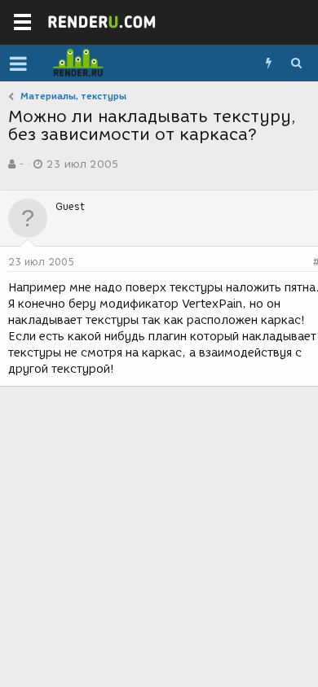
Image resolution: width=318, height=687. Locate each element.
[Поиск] (296, 63)
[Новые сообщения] (268, 63)
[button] (18, 63)
